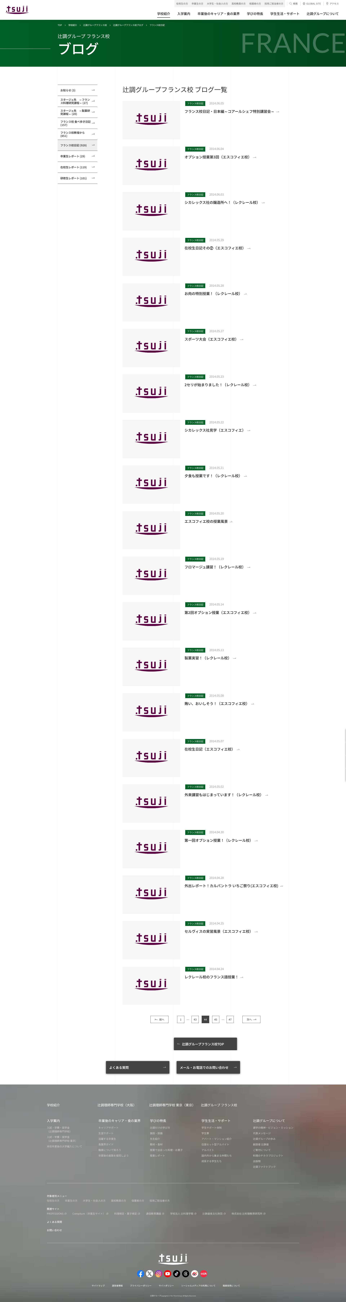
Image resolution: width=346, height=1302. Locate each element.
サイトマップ (98, 1285)
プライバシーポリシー (141, 1285)
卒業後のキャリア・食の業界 (119, 1120)
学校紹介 (72, 24)
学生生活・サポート (216, 1120)
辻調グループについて (269, 1120)
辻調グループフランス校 (95, 24)
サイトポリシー (166, 1285)
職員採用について (231, 1285)
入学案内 (53, 1120)
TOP (60, 24)
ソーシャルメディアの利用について (198, 1285)
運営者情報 (117, 1285)
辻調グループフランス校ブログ (128, 24)
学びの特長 (158, 1120)
